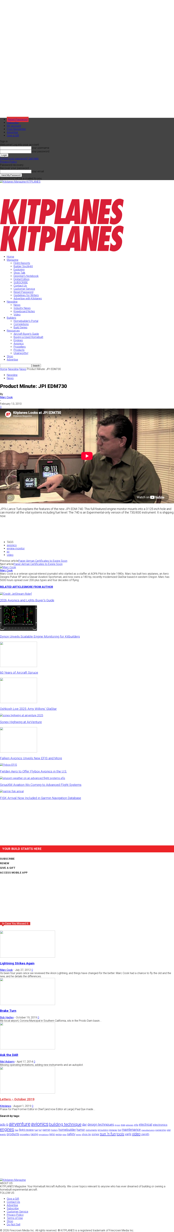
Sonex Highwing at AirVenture (21, 722)
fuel (36, 1130)
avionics (12, 545)
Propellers (20, 346)
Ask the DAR (9, 1055)
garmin (46, 1129)
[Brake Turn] (27, 1004)
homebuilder (67, 1130)
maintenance (131, 1130)
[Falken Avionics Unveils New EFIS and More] (18, 751)
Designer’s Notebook (26, 276)
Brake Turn (8, 1011)
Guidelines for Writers (26, 295)
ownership (160, 1130)
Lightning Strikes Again (17, 963)
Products (19, 350)
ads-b (4, 1125)
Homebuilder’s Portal (26, 321)
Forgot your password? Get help (19, 158)
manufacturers (148, 1130)
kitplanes (113, 1130)
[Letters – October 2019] (27, 1092)
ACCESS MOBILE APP (14, 872)
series (78, 1134)
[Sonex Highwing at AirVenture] (21, 715)
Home (10, 256)
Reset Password (23, 292)
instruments (91, 1130)
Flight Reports (22, 263)
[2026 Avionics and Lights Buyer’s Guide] (16, 593)
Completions (21, 324)
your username (40, 147)
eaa (123, 1124)
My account (14, 125)
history (54, 1130)
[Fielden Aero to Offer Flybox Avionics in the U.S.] (8, 764)
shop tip (86, 1134)
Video (17, 314)
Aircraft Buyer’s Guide (26, 333)
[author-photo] (8, 567)
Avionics (19, 343)
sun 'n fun (108, 1134)
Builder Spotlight (23, 266)
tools (120, 1134)
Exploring (19, 269)
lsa (119, 1130)
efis (136, 1124)
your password (40, 151)
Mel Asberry (7, 1061)
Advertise (12, 132)
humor (81, 1129)
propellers (25, 1134)
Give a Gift (13, 135)
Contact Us (20, 285)
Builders (11, 317)
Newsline (12, 301)
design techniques (101, 1125)
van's (128, 1134)
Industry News (22, 308)
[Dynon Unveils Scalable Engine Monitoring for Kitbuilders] (18, 629)
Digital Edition (21, 279)
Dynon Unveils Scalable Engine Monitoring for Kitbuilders (40, 636)
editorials (129, 1125)
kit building (103, 1130)
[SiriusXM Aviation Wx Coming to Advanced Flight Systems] (32, 778)
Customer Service (24, 288)
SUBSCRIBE (21, 282)
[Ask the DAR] (27, 1048)
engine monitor (16, 548)
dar (84, 1125)
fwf (40, 1130)
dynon (117, 1125)
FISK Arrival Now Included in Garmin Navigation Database (40, 798)
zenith (145, 1134)
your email (37, 171)
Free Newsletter (16, 129)
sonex (95, 1134)
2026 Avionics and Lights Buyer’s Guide (27, 600)
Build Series (20, 327)
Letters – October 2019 (17, 1099)
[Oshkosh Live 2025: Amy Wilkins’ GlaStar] (18, 702)
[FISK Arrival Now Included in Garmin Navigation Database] (12, 791)
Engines (18, 340)
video (10, 555)
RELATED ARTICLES (12, 586)
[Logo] (62, 223)
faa (16, 1130)
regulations (44, 1134)
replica (59, 1134)
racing (34, 1134)
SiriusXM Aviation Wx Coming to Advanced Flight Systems (40, 785)
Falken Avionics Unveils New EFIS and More (31, 758)
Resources (13, 330)
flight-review (26, 1129)
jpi (8, 551)
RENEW (4, 863)
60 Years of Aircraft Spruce (19, 672)
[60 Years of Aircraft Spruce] (18, 666)
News (17, 305)
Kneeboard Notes (24, 311)
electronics (160, 1124)
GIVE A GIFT (7, 867)
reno (52, 1134)
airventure (19, 1124)
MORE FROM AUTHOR (39, 586)
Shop (10, 356)
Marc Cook (6, 397)
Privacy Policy (8, 161)
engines (7, 1129)
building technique (65, 1124)
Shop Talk (19, 272)
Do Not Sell (13, 1224)
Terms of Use (15, 1218)
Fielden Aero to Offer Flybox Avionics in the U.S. (33, 771)
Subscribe (13, 122)
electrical (145, 1125)
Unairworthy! (21, 353)
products (13, 1134)
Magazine (12, 259)
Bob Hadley (7, 1017)
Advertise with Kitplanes (28, 298)
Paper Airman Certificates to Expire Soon (42, 560)
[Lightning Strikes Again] (27, 956)
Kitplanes (5, 1106)
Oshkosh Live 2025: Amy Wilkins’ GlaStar (28, 709)
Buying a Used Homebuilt (28, 337)
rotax (64, 1134)
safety (71, 1134)
